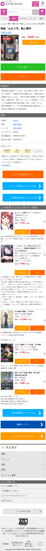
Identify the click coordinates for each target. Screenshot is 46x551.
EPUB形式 (6, 165)
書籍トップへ (23, 424)
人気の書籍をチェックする (23, 413)
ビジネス (23, 18)
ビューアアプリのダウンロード (13, 496)
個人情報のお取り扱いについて (17, 544)
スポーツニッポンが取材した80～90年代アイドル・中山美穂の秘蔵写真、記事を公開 (22, 367)
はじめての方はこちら (23, 436)
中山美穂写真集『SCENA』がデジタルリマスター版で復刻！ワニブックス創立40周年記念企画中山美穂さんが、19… (22, 336)
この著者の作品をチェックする (23, 197)
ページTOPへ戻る (23, 511)
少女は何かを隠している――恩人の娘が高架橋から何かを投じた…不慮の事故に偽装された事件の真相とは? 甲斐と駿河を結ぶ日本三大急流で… (16, 400)
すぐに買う (23, 67)
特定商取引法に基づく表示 (29, 544)
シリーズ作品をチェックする (23, 186)
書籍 (14, 18)
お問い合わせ (6, 501)
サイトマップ (40, 544)
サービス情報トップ (9, 486)
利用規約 (6, 544)
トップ (4, 18)
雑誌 (41, 18)
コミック (32, 18)
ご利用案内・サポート (10, 491)
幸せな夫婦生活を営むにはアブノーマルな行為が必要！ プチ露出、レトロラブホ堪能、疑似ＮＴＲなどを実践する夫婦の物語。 (22, 238)
